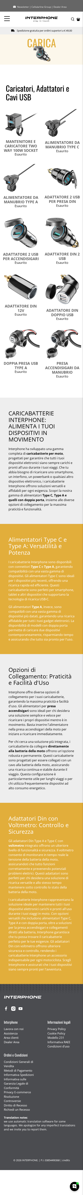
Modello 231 (55, 1038)
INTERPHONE (30, 1160)
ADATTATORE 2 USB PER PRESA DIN (62, 199)
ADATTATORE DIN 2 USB (62, 256)
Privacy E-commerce (17, 1092)
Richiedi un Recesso (17, 1109)
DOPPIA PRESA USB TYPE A (21, 365)
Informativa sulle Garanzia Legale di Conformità (16, 1083)
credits (66, 1160)
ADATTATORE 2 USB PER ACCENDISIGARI (21, 256)
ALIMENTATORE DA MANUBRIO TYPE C (62, 144)
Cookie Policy (56, 1033)
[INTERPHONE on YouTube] (21, 1010)
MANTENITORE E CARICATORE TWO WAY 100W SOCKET (21, 146)
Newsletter (23, 7)
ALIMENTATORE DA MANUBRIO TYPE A (20, 199)
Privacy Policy (56, 1029)
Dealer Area (60, 7)
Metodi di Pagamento (18, 1070)
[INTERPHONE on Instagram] (14, 1010)
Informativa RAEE (58, 1042)
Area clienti (11, 1038)
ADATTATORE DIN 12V (21, 308)
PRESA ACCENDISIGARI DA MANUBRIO (62, 368)
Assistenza (11, 1033)
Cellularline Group (41, 7)
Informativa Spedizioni (19, 1075)
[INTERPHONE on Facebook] (7, 1010)
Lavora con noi (14, 1029)
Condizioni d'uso (58, 1046)
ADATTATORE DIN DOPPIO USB (62, 312)
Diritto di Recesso (15, 1105)
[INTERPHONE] (41, 19)
